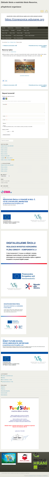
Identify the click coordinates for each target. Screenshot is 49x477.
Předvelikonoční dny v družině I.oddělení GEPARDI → (38, 46)
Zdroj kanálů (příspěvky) (5, 390)
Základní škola (10, 27)
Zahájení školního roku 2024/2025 (7, 145)
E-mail (5, 120)
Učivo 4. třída (19, 33)
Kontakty (13, 30)
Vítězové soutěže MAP (5, 155)
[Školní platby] (46, 12)
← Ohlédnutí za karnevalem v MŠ (9, 45)
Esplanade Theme (32, 475)
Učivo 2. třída (4, 33)
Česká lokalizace (4, 394)
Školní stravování (5, 30)
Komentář (5, 105)
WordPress (46, 475)
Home (8, 42)
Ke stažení (19, 30)
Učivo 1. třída (26, 30)
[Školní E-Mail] (42, 12)
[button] (4, 99)
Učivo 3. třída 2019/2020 (29, 35)
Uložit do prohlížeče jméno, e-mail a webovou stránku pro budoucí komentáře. (18, 126)
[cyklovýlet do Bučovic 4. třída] (7, 381)
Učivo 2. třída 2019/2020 (18, 35)
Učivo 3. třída (12, 33)
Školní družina (26, 27)
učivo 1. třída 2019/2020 (6, 35)
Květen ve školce (4, 149)
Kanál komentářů (4, 392)
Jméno (5, 116)
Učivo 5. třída (27, 33)
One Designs (39, 475)
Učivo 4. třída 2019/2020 (6, 38)
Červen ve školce (4, 147)
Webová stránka (4, 124)
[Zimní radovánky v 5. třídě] (6, 379)
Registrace (3, 386)
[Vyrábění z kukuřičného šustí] (7, 375)
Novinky (3, 27)
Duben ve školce (4, 151)
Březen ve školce (4, 153)
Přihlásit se (3, 388)
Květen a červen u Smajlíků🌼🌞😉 (7, 159)
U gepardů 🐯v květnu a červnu (7, 157)
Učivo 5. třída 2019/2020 (18, 38)
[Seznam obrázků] (24, 75)
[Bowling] (3, 377)
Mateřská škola (18, 27)
